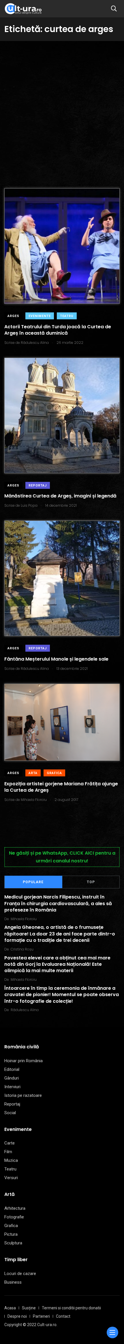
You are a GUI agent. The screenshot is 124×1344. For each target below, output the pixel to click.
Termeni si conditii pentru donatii (71, 1308)
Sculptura (13, 1243)
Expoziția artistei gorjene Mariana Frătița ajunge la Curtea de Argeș (61, 786)
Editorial (11, 1069)
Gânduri (11, 1078)
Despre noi (17, 1316)
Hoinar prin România (23, 1060)
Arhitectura (14, 1208)
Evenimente (40, 316)
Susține (29, 1308)
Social (10, 1112)
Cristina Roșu (22, 949)
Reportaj (38, 485)
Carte (9, 1143)
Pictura (11, 1234)
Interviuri (12, 1086)
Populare (33, 882)
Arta (33, 773)
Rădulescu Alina (25, 1009)
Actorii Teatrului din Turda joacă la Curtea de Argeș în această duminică (57, 329)
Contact (63, 1316)
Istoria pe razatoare (23, 1095)
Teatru (67, 316)
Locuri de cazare (20, 1273)
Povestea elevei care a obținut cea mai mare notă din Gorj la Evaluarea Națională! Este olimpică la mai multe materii (57, 964)
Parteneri (41, 1316)
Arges (13, 316)
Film (8, 1151)
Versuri (11, 1177)
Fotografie (14, 1217)
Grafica (54, 773)
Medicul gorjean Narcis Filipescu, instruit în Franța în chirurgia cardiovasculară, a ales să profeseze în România (58, 904)
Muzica (11, 1160)
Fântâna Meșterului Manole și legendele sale (56, 659)
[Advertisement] (62, 106)
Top (91, 882)
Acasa (10, 1308)
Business (13, 1282)
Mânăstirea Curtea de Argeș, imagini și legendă (60, 496)
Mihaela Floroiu (24, 918)
